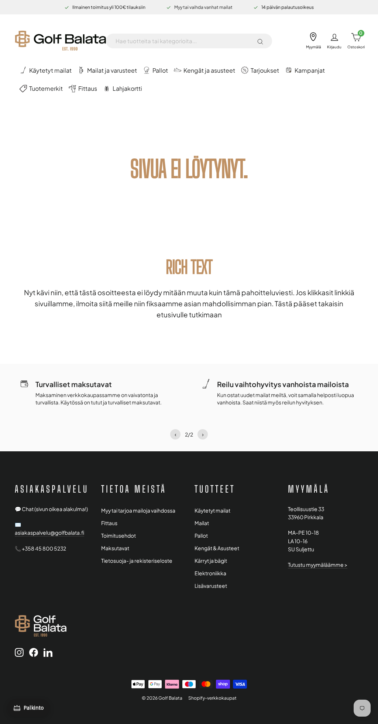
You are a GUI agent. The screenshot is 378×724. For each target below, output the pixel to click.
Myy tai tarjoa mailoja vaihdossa (138, 510)
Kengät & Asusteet (217, 548)
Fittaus (109, 523)
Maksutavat (115, 548)
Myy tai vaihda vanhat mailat (203, 7)
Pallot (201, 535)
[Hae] (260, 41)
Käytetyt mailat (212, 510)
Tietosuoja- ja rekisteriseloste (136, 561)
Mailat (202, 523)
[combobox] (183, 41)
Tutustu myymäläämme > (317, 565)
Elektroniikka (210, 573)
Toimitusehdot (118, 535)
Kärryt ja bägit (211, 561)
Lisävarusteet (211, 586)
